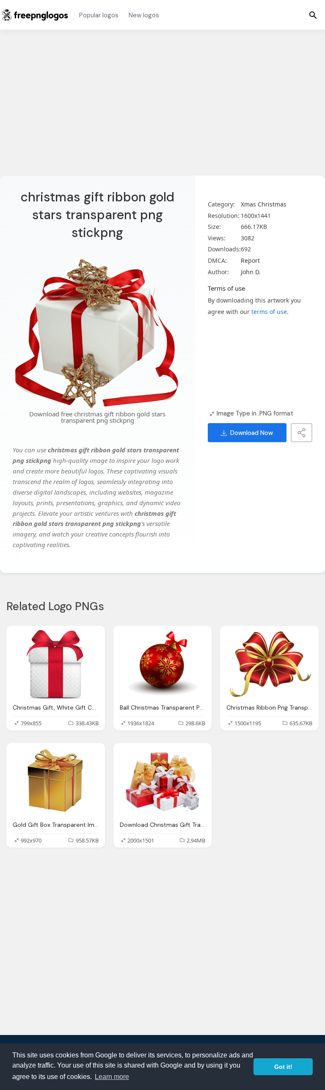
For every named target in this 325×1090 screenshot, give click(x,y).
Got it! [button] (283, 1066)
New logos (144, 15)
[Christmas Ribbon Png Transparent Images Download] (269, 664)
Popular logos (98, 15)
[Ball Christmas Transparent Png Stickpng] (163, 664)
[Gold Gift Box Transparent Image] (56, 781)
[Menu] (313, 15)
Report (250, 260)
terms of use (269, 312)
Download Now (251, 433)
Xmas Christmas (263, 204)
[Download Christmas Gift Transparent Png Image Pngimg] (163, 781)
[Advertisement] (162, 108)
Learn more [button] (112, 1076)
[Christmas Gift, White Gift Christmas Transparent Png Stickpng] (56, 664)
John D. (251, 272)
